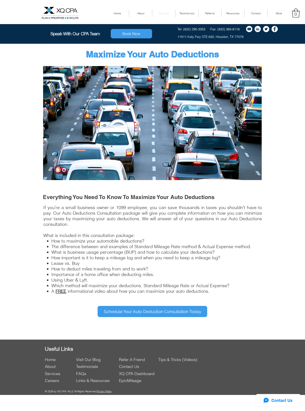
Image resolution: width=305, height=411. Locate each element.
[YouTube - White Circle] (249, 29)
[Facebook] (275, 29)
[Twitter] (266, 29)
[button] (296, 12)
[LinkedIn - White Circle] (258, 29)
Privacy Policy (104, 391)
